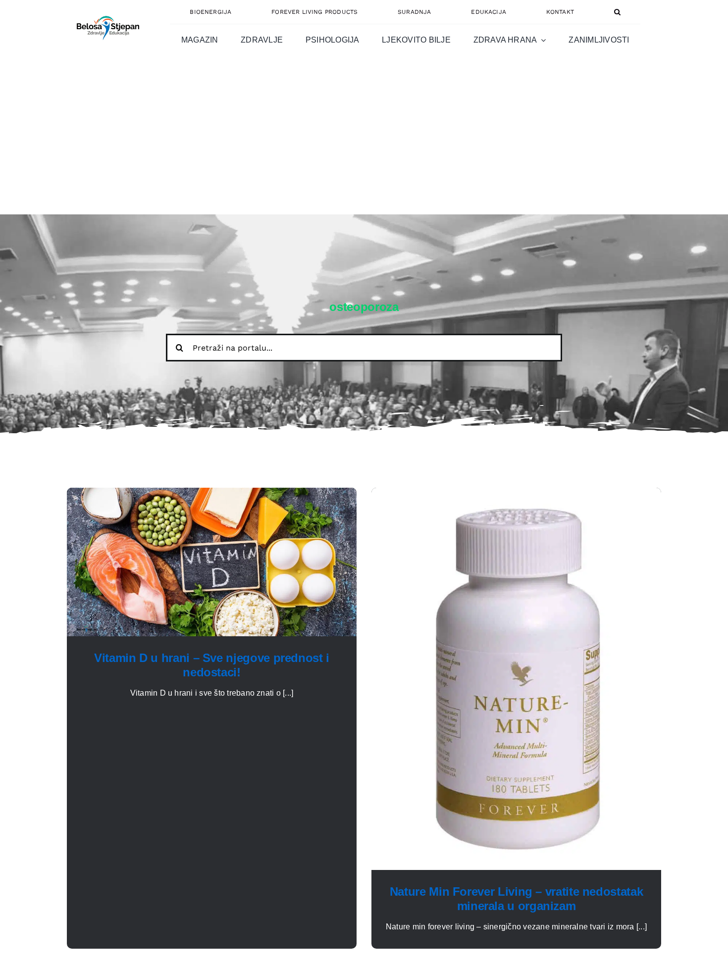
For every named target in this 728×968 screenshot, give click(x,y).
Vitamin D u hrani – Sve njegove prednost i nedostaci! (211, 665)
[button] (617, 12)
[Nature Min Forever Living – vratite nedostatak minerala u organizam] (516, 493)
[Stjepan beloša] (106, 11)
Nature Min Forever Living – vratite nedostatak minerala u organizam (516, 899)
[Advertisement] (364, 140)
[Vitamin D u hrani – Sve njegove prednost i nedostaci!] (212, 493)
